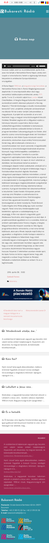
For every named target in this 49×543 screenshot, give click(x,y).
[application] (24, 66)
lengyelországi (30, 86)
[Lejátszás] (5, 66)
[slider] (42, 66)
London (35, 97)
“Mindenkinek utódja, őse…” (21, 331)
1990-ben (17, 86)
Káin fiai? (11, 359)
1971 (40, 94)
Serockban (40, 86)
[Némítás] (37, 66)
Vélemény (13, 281)
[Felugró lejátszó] (39, 2)
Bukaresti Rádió (19, 11)
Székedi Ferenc (13, 277)
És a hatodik (13, 412)
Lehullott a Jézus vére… (19, 387)
